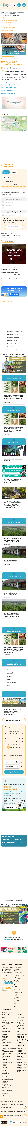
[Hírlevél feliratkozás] (1, 1116)
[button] (14, 123)
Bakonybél (9, 15)
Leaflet (24, 130)
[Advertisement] (14, 316)
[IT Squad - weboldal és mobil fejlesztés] (25, 1122)
